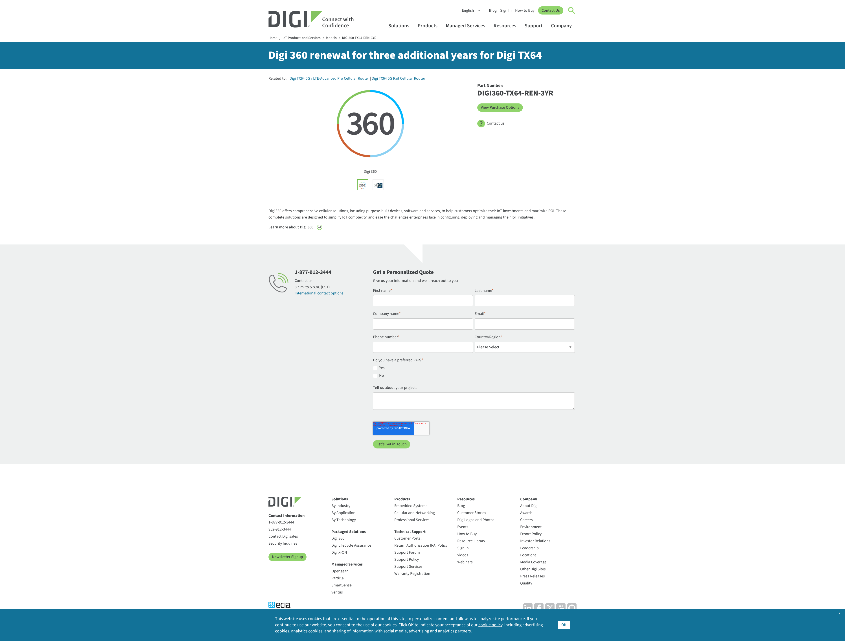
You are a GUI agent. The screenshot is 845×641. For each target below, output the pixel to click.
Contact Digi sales (283, 536)
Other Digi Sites (533, 569)
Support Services (408, 566)
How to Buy (525, 10)
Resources (505, 26)
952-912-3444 (279, 529)
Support (534, 26)
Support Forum (407, 552)
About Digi (528, 506)
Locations (528, 555)
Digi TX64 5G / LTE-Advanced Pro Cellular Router (329, 78)
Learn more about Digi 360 (290, 227)
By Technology (343, 520)
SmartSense (341, 585)
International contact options (319, 293)
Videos (462, 555)
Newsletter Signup (287, 557)
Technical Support (410, 531)
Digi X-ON (339, 552)
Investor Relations (535, 541)
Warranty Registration (412, 573)
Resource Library (471, 541)
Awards (526, 513)
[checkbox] (474, 372)
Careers (526, 520)
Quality (526, 583)
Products (427, 26)
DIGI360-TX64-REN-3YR (359, 38)
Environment (531, 527)
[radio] (474, 369)
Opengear (339, 571)
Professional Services (412, 520)
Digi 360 (337, 538)
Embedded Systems (410, 506)
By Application (343, 513)
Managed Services (465, 26)
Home (272, 38)
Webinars (465, 562)
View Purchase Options (500, 107)
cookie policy (490, 625)
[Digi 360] (362, 184)
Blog (493, 10)
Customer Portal (408, 538)
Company (561, 26)
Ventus (337, 592)
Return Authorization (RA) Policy (420, 545)
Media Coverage (533, 562)
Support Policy (406, 559)
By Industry (340, 506)
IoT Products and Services (302, 38)
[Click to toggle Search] (572, 10)
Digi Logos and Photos (475, 520)
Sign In (506, 10)
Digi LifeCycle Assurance (351, 545)
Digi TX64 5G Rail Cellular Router (398, 78)
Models (331, 38)
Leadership (529, 548)
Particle (337, 578)
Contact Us (551, 10)
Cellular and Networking (414, 513)
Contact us (496, 123)
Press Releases (532, 576)
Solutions (398, 26)
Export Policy (531, 534)
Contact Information (286, 515)
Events (462, 527)
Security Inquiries (282, 543)
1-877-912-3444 (281, 522)
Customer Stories (471, 513)
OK (563, 625)
